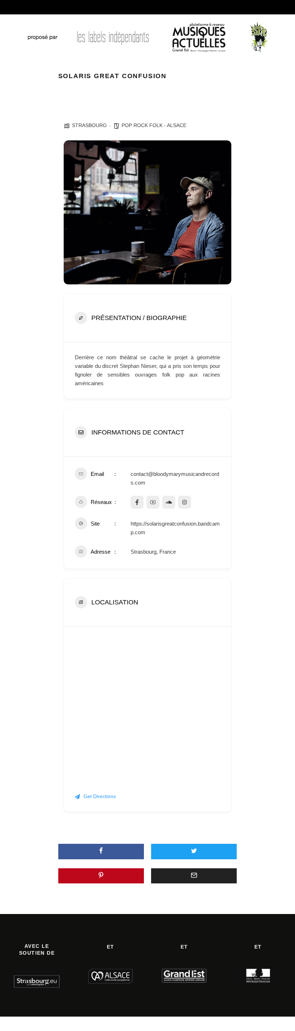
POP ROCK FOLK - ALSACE (154, 125)
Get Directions (99, 796)
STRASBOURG (89, 125)
